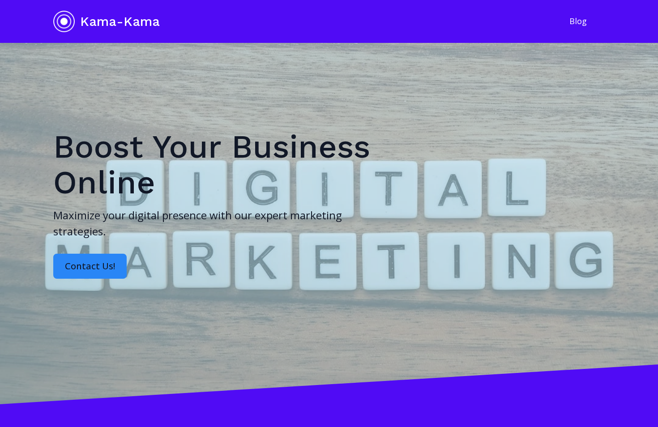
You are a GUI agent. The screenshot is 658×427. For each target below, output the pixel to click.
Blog (578, 21)
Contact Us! (90, 266)
